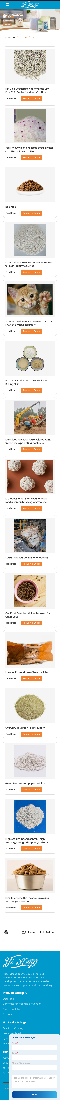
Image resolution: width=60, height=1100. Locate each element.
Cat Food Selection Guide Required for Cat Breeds (27, 615)
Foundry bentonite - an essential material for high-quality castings (29, 264)
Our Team (9, 1068)
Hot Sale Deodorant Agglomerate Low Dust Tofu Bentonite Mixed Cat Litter (27, 90)
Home (11, 37)
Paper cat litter (12, 1009)
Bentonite (8, 1014)
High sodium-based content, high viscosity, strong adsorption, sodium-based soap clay (26, 842)
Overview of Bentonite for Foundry (25, 728)
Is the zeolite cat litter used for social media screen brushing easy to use (26, 500)
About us (8, 1058)
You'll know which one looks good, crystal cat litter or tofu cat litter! (29, 149)
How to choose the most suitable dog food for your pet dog (27, 899)
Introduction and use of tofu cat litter (26, 672)
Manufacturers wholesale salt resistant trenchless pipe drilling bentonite (28, 441)
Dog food (10, 207)
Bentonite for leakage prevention (22, 1004)
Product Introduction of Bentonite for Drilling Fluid (26, 382)
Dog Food (8, 999)
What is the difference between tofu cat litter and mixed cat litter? (28, 323)
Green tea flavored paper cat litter (25, 783)
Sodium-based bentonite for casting (26, 558)
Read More (10, 98)
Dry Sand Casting (13, 1028)
